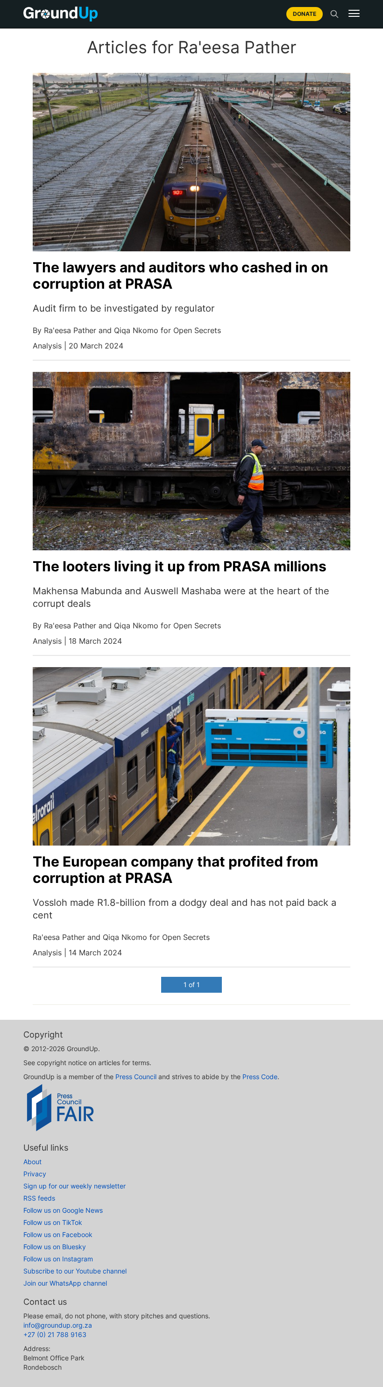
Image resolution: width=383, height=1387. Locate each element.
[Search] (334, 14)
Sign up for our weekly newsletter (74, 1186)
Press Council (135, 1077)
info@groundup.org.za (57, 1325)
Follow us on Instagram (58, 1259)
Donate (304, 13)
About (32, 1162)
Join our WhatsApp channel (65, 1283)
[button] (354, 13)
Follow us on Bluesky (54, 1247)
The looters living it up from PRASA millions (179, 566)
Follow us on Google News (63, 1210)
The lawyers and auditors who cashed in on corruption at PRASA (180, 275)
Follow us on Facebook (57, 1234)
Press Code (259, 1077)
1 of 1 (192, 985)
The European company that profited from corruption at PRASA (175, 869)
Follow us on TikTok (52, 1222)
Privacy (34, 1174)
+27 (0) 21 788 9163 (54, 1334)
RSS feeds (39, 1198)
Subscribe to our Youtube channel (75, 1271)
